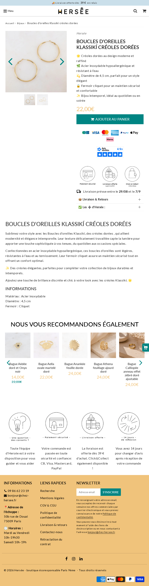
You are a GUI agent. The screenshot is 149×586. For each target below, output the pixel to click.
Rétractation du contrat (51, 542)
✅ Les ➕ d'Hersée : (91, 207)
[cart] (144, 11)
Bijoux (20, 23)
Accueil (9, 23)
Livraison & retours (53, 525)
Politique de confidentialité (50, 515)
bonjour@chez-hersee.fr (101, 532)
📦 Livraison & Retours (93, 199)
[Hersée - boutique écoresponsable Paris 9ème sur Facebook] (67, 559)
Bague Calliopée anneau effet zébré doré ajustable (131, 371)
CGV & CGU (48, 505)
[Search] (135, 11)
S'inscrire (111, 492)
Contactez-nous (51, 532)
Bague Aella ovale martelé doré (46, 367)
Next (62, 61)
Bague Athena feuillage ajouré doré (103, 367)
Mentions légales (52, 498)
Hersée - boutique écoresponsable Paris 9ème (44, 570)
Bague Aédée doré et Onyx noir (18, 367)
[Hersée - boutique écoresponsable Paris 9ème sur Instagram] (74, 559)
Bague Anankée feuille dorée (74, 365)
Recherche (47, 491)
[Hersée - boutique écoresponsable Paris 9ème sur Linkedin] (81, 559)
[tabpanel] (29, 99)
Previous (10, 61)
